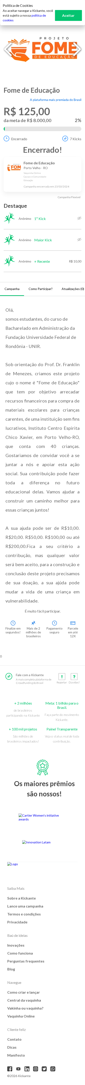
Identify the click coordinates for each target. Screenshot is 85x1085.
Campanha (12, 289)
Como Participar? (41, 289)
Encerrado (19, 139)
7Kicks (75, 139)
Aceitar (68, 15)
